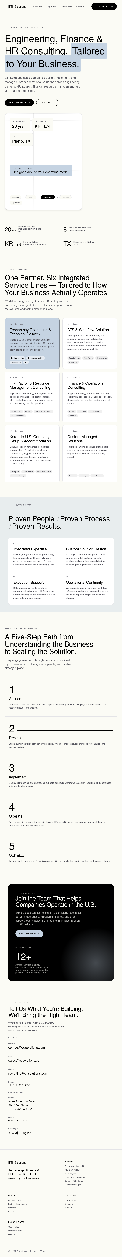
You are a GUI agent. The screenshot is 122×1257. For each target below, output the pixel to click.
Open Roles (13, 1227)
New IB (11, 1234)
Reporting (69, 1204)
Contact (12, 1211)
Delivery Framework (17, 1204)
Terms (43, 1251)
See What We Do (17, 102)
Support (68, 1207)
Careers (80, 6)
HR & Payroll (70, 1173)
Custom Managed (73, 1184)
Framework (66, 6)
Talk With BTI (102, 6)
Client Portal (70, 1200)
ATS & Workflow (72, 1170)
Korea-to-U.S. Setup (74, 1181)
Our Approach (15, 1200)
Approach (51, 6)
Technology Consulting (75, 1166)
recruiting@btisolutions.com (28, 1073)
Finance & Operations (75, 1177)
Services (37, 6)
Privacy (33, 1251)
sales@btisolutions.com (25, 1060)
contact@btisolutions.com (26, 1047)
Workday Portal (15, 1230)
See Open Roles (27, 933)
